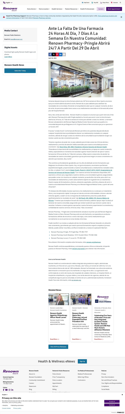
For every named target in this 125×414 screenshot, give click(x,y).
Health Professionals (87, 9)
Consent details (6, 408)
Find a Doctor (31, 9)
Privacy (103, 374)
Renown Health (77, 308)
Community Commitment (37, 380)
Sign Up (82, 361)
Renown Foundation (35, 377)
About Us (32, 374)
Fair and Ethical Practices (109, 380)
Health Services (57, 9)
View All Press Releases (58, 347)
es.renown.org (76, 280)
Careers (100, 9)
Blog (30, 389)
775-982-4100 (7, 379)
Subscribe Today (20, 71)
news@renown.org (16, 39)
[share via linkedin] (60, 54)
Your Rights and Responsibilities (111, 383)
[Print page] (64, 54)
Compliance (105, 386)
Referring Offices (83, 377)
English (4, 394)
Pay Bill (96, 2)
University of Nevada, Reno (102, 308)
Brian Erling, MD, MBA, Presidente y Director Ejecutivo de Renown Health (83, 147)
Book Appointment (114, 9)
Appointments (57, 383)
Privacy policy (17, 408)
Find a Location (44, 9)
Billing (54, 389)
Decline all (112, 405)
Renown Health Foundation (58, 310)
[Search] (120, 2)
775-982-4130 (7, 384)
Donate (115, 2)
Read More (59, 339)
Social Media (105, 389)
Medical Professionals (85, 374)
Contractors (81, 380)
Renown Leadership (56, 308)
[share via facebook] (50, 54)
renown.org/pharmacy (93, 242)
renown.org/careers (78, 249)
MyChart (86, 2)
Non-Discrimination (107, 377)
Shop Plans (105, 2)
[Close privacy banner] (122, 394)
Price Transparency (58, 377)
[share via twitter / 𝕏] (54, 54)
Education (97, 312)
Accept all (112, 401)
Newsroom (32, 386)
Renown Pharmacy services (42, 18)
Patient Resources (71, 9)
